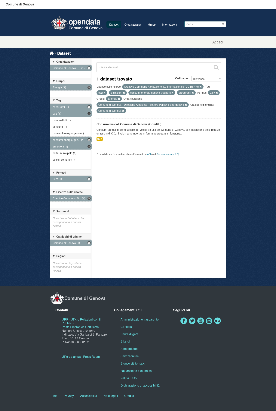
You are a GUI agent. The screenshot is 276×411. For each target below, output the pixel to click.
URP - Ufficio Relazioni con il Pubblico (81, 321)
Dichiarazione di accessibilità (140, 385)
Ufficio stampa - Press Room (81, 356)
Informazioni (169, 24)
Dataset (113, 24)
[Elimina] (201, 86)
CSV (99, 139)
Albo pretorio (129, 348)
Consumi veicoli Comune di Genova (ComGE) (129, 124)
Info (55, 396)
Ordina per (182, 78)
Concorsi (127, 326)
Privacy (69, 396)
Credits (129, 396)
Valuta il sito (129, 378)
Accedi (217, 42)
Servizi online (130, 356)
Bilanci (125, 341)
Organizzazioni (133, 24)
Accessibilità (88, 396)
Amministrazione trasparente (140, 319)
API (149, 154)
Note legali (110, 396)
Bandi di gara (129, 334)
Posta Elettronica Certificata (80, 327)
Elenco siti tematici (133, 363)
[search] (216, 67)
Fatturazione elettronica (136, 370)
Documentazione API (168, 154)
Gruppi (152, 24)
